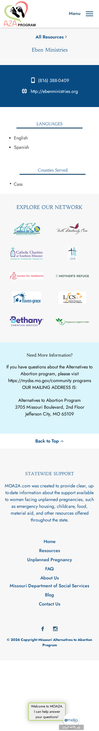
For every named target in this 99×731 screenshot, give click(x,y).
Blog (49, 595)
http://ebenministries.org (54, 91)
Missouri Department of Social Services (49, 585)
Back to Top (47, 441)
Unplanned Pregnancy (49, 559)
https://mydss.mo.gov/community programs (49, 380)
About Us (49, 578)
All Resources (50, 37)
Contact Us (49, 604)
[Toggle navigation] (89, 13)
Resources (49, 550)
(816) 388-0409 (53, 80)
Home (50, 541)
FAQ (49, 569)
